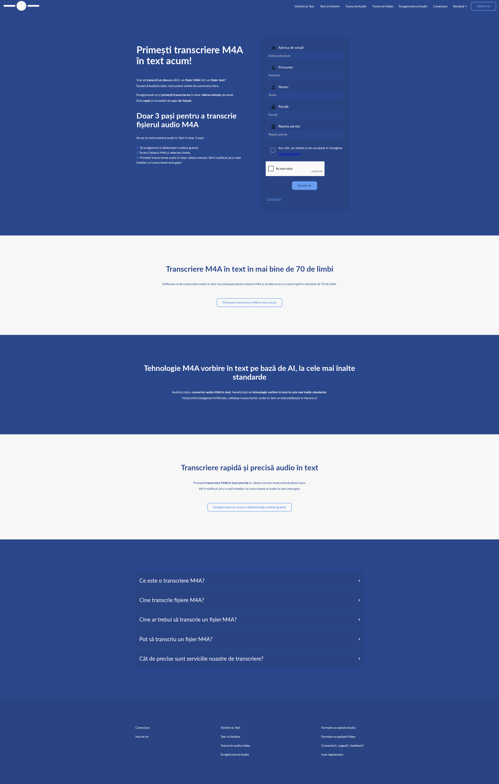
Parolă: (283, 107)
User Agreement (289, 153)
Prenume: (286, 67)
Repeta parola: (289, 126)
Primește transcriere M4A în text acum (249, 302)
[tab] (249, 581)
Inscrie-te (483, 6)
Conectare (274, 199)
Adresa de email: (291, 48)
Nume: (283, 87)
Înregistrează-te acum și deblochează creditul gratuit (249, 507)
